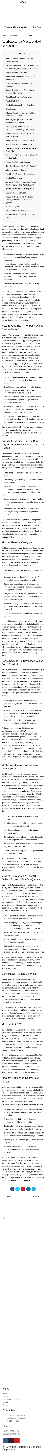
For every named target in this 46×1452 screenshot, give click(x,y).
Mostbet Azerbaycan (23, 21)
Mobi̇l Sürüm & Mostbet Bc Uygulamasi (20, 174)
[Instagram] (11, 1440)
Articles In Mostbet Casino (15, 170)
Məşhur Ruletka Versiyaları (16, 72)
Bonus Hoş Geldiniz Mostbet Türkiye (19, 140)
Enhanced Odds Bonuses (15, 193)
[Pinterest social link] (23, 1189)
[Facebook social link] (12, 1189)
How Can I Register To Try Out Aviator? (20, 166)
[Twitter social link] (17, 1189)
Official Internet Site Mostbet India (18, 211)
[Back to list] (23, 1196)
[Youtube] (17, 1440)
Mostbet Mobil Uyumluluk (15, 178)
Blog (13, 13)
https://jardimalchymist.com (12, 528)
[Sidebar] (3, 438)
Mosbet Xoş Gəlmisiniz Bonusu (17, 162)
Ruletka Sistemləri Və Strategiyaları (19, 189)
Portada (6, 13)
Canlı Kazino (10, 109)
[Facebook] (5, 1440)
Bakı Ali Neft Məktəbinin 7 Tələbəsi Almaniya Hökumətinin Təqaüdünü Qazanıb (19, 200)
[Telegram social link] (33, 1189)
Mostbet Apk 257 (12, 101)
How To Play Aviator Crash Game (18, 144)
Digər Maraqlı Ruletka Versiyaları (18, 97)
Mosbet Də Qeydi (12, 206)
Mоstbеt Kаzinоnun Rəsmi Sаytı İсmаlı (20, 105)
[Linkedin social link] (28, 1189)
